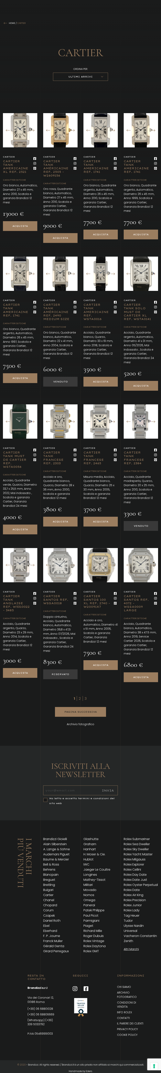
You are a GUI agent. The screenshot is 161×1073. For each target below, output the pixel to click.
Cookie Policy (127, 1035)
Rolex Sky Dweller (136, 849)
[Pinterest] (34, 168)
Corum (48, 910)
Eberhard (50, 931)
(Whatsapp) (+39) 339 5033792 (40, 1022)
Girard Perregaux (56, 951)
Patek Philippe (93, 910)
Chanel (48, 900)
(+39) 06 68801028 (40, 1009)
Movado (89, 890)
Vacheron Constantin (140, 936)
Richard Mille (92, 931)
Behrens (49, 869)
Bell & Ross (51, 864)
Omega (89, 900)
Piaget (88, 926)
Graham (89, 844)
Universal (130, 931)
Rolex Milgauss (134, 859)
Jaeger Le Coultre (96, 869)
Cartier (48, 895)
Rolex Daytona (94, 946)
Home (12, 23)
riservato (60, 674)
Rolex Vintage (93, 941)
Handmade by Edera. (80, 1071)
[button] (32, 130)
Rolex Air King (133, 895)
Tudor (128, 921)
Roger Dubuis (93, 936)
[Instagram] (34, 163)
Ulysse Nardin (134, 926)
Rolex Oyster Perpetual (141, 885)
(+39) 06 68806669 (40, 1014)
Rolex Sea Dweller (137, 844)
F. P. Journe (51, 936)
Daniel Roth (51, 921)
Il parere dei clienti (130, 1023)
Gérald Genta (53, 946)
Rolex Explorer (134, 864)
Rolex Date (132, 890)
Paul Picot (90, 915)
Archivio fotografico (80, 724)
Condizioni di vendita (126, 1005)
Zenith (128, 941)
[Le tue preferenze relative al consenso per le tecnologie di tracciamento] (154, 1066)
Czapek (49, 915)
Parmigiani (91, 921)
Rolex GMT (91, 951)
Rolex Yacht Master (138, 854)
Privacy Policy (127, 1029)
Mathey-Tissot (94, 880)
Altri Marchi (131, 949)
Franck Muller (53, 941)
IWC (86, 864)
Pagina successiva (80, 712)
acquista (20, 226)
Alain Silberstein (55, 844)
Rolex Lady (132, 910)
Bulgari (48, 890)
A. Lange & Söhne (56, 849)
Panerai (89, 905)
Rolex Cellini (132, 869)
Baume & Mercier (56, 859)
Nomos (88, 895)
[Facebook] (34, 158)
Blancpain (51, 875)
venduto (60, 381)
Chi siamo (124, 987)
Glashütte (91, 839)
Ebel (46, 926)
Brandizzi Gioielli (55, 839)
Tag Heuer (131, 915)
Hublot (88, 859)
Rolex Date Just (135, 880)
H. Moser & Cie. (94, 854)
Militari (88, 885)
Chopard (50, 905)
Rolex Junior (133, 905)
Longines (90, 875)
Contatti (123, 1018)
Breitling (49, 885)
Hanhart (89, 849)
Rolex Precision (135, 900)
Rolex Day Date (135, 875)
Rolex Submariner (137, 839)
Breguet (49, 880)
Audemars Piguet (56, 854)
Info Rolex (124, 1012)
